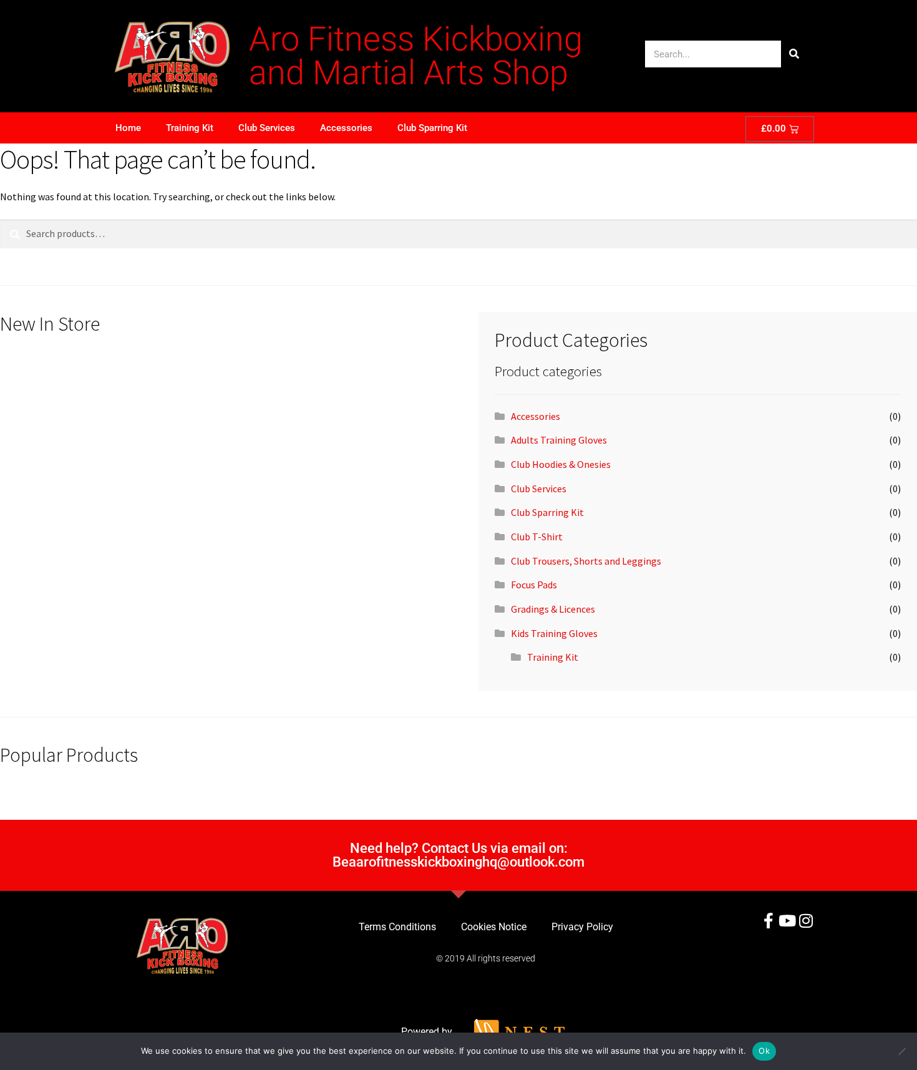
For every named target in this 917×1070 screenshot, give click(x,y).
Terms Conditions (397, 927)
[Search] (794, 54)
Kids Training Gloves (554, 633)
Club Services (266, 128)
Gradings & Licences (553, 609)
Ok (764, 1051)
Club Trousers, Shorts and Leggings (586, 561)
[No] (901, 1051)
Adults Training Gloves (559, 440)
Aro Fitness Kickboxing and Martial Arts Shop (416, 55)
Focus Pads (534, 584)
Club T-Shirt (537, 536)
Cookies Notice (493, 927)
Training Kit (189, 128)
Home (128, 128)
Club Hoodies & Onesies (561, 464)
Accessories (346, 128)
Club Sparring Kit (432, 128)
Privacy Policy (582, 927)
